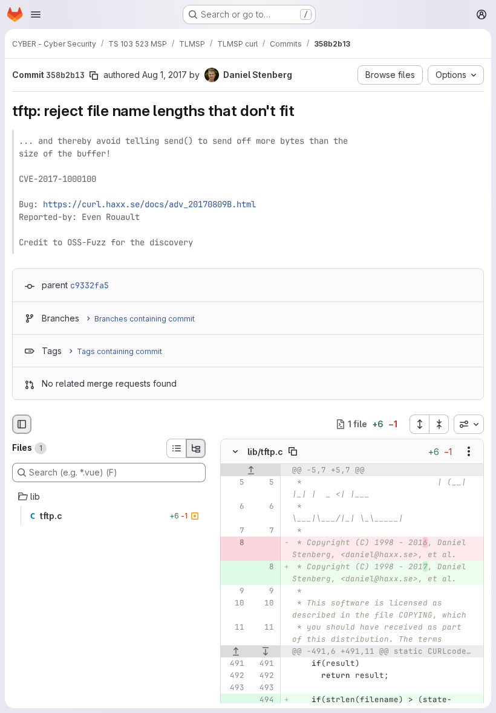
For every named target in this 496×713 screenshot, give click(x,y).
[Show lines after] (266, 651)
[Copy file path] (293, 451)
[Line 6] (234, 506)
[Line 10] (234, 603)
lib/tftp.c (265, 452)
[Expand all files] (419, 424)
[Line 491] (234, 663)
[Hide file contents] (235, 451)
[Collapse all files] (439, 424)
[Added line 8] (263, 567)
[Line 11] (234, 627)
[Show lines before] (251, 470)
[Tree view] (196, 448)
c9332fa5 (89, 285)
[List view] (176, 448)
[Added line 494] (263, 700)
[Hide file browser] (21, 424)
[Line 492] (234, 675)
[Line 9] (234, 591)
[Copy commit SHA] (93, 75)
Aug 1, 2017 (164, 74)
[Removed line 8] (234, 543)
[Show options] (469, 451)
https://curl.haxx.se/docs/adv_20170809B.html (149, 204)
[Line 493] (234, 688)
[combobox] (469, 424)
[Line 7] (234, 530)
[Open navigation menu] (35, 14)
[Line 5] (234, 482)
